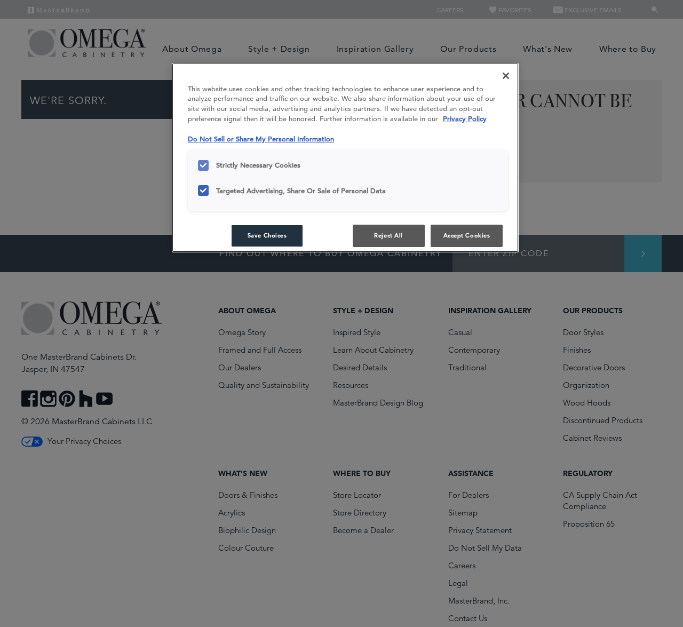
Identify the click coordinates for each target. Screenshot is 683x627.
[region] (345, 158)
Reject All (388, 235)
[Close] (506, 76)
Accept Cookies (466, 235)
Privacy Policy (465, 118)
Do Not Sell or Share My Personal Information (261, 139)
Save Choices (267, 235)
